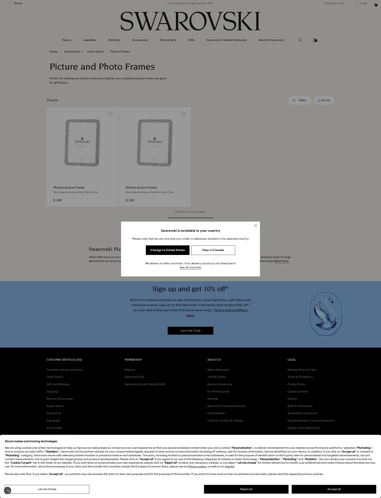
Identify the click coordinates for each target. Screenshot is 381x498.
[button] (255, 225)
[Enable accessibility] (7, 490)
